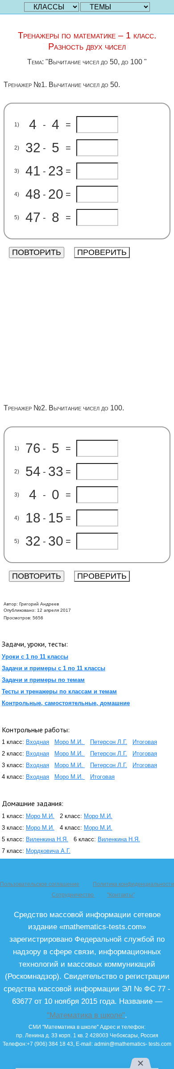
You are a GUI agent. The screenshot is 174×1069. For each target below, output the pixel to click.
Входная (37, 742)
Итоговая (145, 742)
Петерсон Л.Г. (108, 742)
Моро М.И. (69, 742)
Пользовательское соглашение (39, 884)
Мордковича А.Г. (48, 851)
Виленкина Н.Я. (47, 839)
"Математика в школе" (86, 1015)
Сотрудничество (73, 895)
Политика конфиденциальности (133, 884)
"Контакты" (121, 895)
